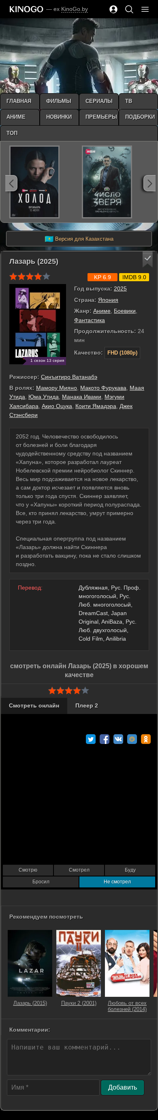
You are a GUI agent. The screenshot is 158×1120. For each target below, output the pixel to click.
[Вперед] (149, 183)
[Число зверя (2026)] (107, 181)
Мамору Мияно (56, 388)
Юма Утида (43, 396)
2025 (120, 288)
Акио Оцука (57, 406)
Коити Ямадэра (95, 406)
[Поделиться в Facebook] (104, 739)
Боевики (125, 311)
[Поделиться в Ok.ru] (146, 739)
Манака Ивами (81, 396)
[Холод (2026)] (34, 181)
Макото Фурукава (103, 388)
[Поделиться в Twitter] (91, 739)
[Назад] (11, 183)
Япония (108, 300)
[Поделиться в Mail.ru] (132, 739)
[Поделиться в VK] (118, 739)
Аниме (102, 311)
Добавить (122, 1087)
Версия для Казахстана (79, 239)
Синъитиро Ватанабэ (69, 377)
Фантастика (89, 320)
